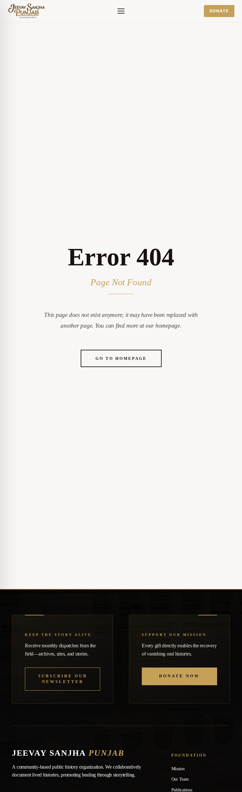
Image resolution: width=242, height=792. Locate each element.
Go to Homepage (121, 358)
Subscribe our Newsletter (62, 679)
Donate (219, 11)
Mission (178, 768)
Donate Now (179, 676)
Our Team (180, 779)
